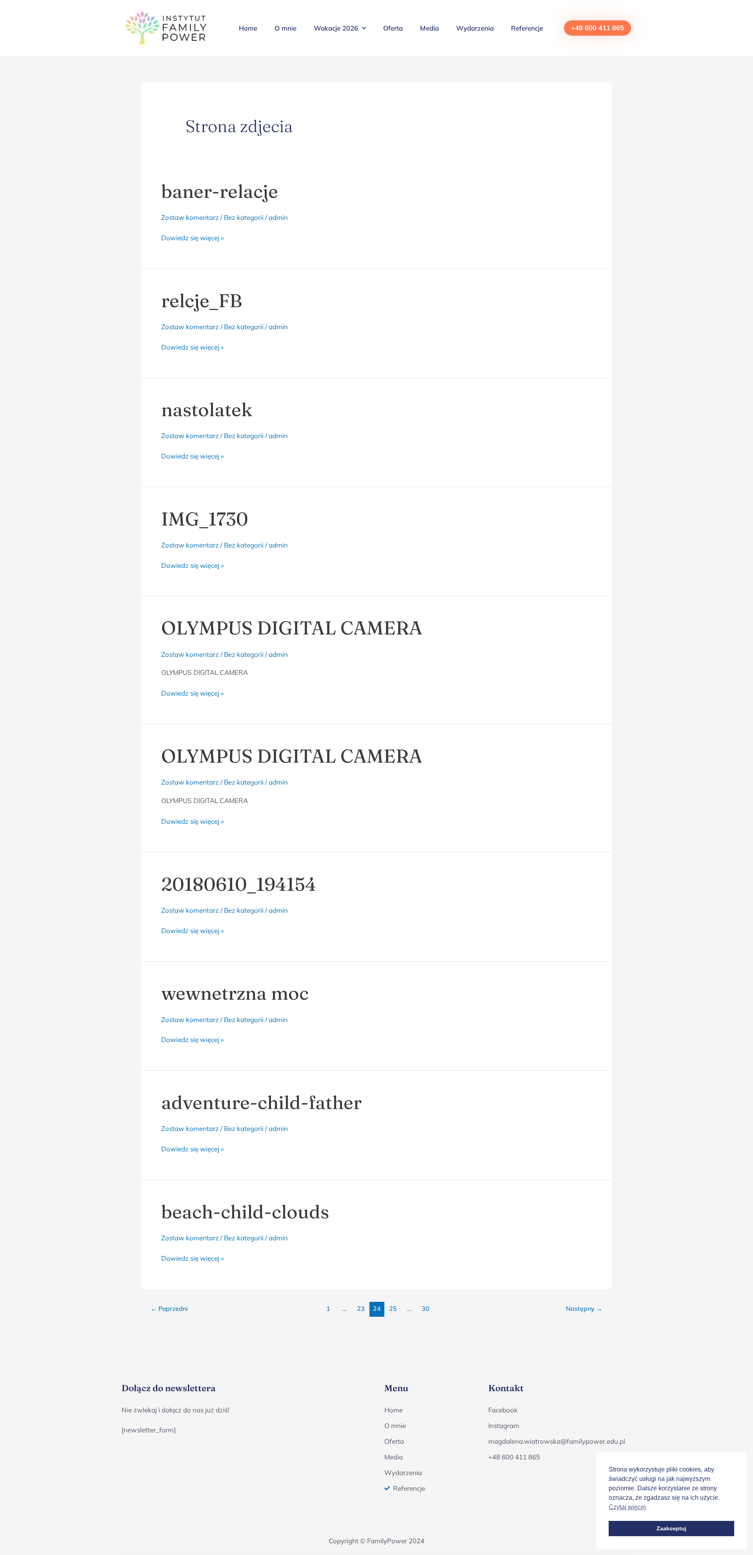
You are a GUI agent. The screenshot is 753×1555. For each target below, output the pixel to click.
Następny (584, 1308)
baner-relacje (219, 191)
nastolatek (206, 409)
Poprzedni (169, 1308)
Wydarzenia (475, 28)
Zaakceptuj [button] (671, 1528)
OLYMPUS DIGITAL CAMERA (291, 627)
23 (361, 1308)
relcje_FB (201, 300)
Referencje (527, 28)
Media (429, 28)
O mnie (285, 28)
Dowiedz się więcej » (192, 237)
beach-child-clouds (245, 1211)
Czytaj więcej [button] (627, 1507)
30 (425, 1308)
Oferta (393, 28)
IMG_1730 (204, 518)
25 (393, 1308)
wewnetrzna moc (235, 993)
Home (248, 28)
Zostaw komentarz (190, 217)
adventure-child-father (261, 1102)
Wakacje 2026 (336, 28)
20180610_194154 (238, 884)
